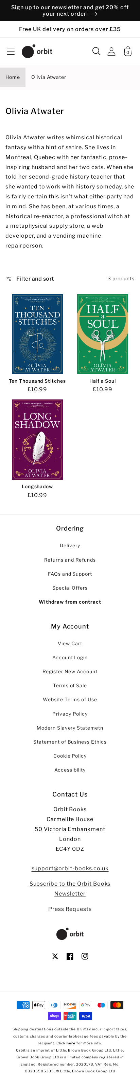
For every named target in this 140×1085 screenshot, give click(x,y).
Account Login (70, 657)
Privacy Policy (69, 714)
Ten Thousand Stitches (37, 381)
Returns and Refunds (69, 560)
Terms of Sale (70, 685)
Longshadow (37, 486)
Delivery (70, 545)
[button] (10, 51)
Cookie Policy (70, 756)
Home (12, 77)
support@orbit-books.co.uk (70, 868)
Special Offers (70, 588)
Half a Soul (102, 381)
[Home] (37, 51)
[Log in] (111, 51)
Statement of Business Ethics (70, 742)
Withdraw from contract (70, 602)
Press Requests (69, 909)
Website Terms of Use (70, 699)
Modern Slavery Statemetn (70, 728)
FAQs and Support (70, 574)
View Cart (70, 643)
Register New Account (70, 671)
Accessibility (69, 770)
